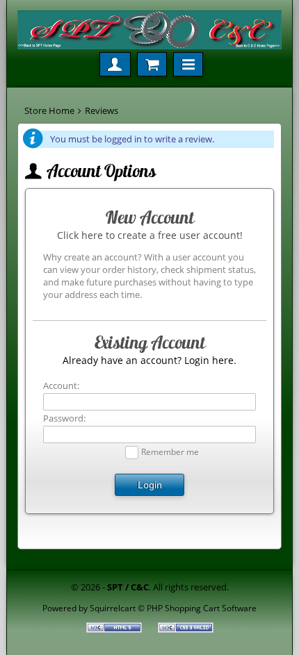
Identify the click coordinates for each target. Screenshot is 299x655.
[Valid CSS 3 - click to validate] (185, 629)
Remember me (170, 451)
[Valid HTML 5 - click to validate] (115, 629)
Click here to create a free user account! (150, 235)
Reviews (101, 110)
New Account (150, 217)
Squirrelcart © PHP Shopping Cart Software (173, 607)
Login (150, 484)
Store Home (49, 110)
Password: (64, 418)
